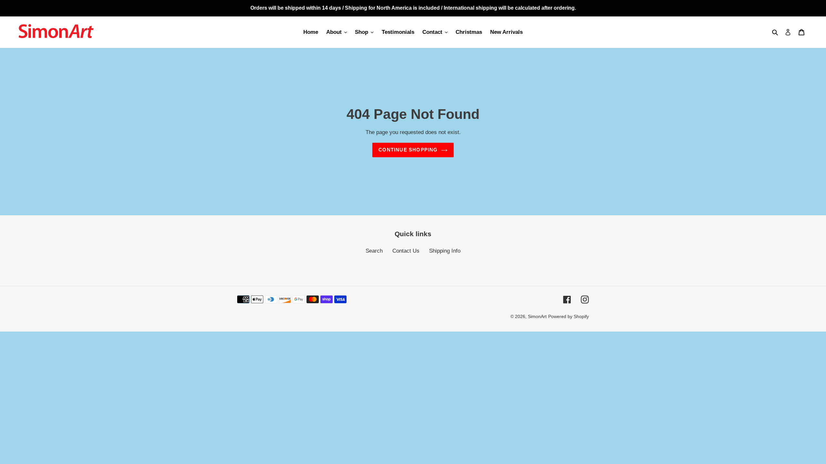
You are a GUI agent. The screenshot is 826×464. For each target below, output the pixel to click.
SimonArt (537, 316)
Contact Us (405, 251)
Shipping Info (444, 251)
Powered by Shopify (568, 316)
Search (374, 251)
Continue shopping (408, 149)
